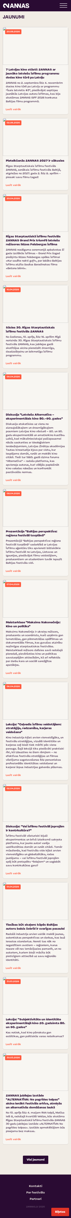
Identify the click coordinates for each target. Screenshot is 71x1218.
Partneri (35, 1199)
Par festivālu (35, 1192)
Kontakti (35, 1186)
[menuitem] (35, 1186)
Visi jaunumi (35, 1159)
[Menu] (63, 6)
